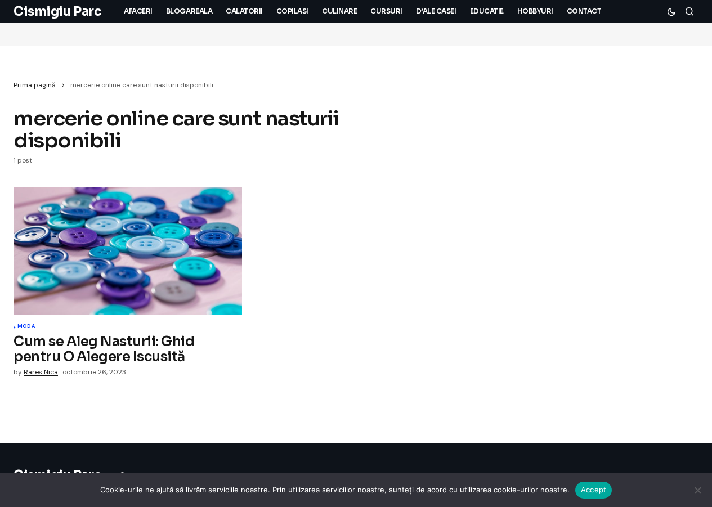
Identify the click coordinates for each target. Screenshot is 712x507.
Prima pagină (35, 84)
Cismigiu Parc (57, 11)
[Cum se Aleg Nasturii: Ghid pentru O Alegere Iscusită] (128, 251)
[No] (698, 490)
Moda (26, 327)
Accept (594, 489)
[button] (671, 11)
